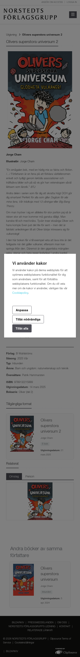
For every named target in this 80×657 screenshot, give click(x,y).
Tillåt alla (22, 328)
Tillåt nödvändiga (28, 319)
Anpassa (22, 310)
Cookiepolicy (20, 292)
